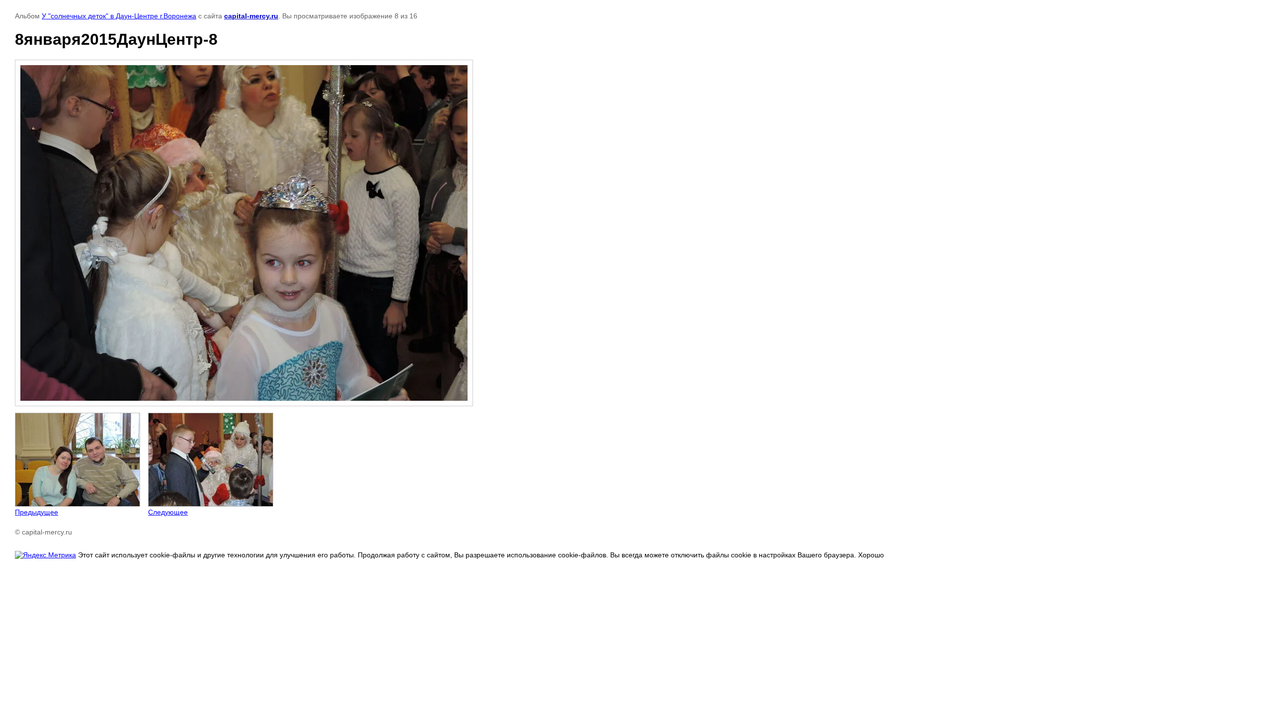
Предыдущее (36, 512)
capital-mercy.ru (251, 16)
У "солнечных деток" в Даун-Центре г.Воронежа (119, 16)
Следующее (168, 512)
